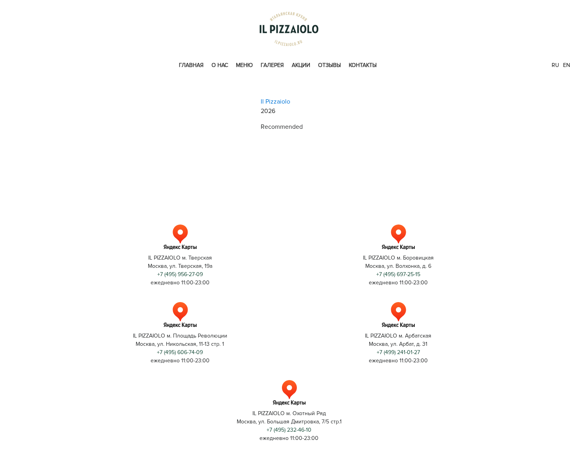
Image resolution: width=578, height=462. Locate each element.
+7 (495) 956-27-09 (180, 274)
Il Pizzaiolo (275, 102)
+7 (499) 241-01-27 (398, 352)
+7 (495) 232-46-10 (289, 430)
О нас (220, 65)
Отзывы (329, 65)
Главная (191, 65)
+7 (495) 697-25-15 (398, 274)
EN (566, 65)
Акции (301, 65)
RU (555, 65)
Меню (244, 65)
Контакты (363, 65)
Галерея (272, 65)
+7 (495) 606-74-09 (180, 352)
